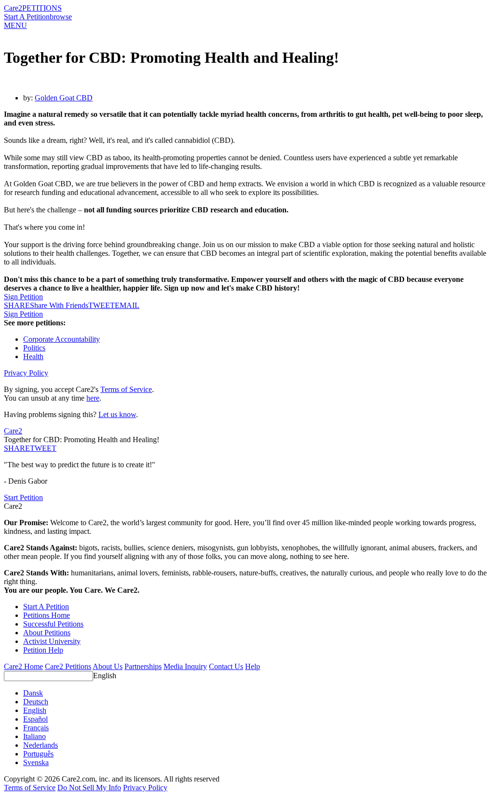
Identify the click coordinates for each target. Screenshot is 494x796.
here (92, 398)
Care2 (13, 8)
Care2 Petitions (68, 666)
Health (33, 356)
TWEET (101, 305)
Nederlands (40, 745)
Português (38, 754)
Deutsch (35, 702)
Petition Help (43, 650)
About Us (108, 666)
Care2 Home (23, 666)
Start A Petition (27, 17)
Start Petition (23, 497)
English (104, 675)
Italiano (34, 736)
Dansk (33, 693)
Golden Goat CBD (64, 98)
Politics (34, 348)
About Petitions (46, 632)
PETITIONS (42, 8)
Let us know (117, 414)
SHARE (17, 448)
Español (35, 719)
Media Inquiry (185, 666)
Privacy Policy (26, 373)
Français (36, 728)
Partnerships (143, 666)
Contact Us (226, 666)
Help (252, 666)
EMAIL (127, 305)
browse (61, 17)
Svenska (36, 762)
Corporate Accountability (61, 339)
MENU (15, 25)
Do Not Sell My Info (89, 787)
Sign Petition (23, 297)
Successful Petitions (53, 624)
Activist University (52, 641)
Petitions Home (46, 615)
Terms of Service (126, 389)
